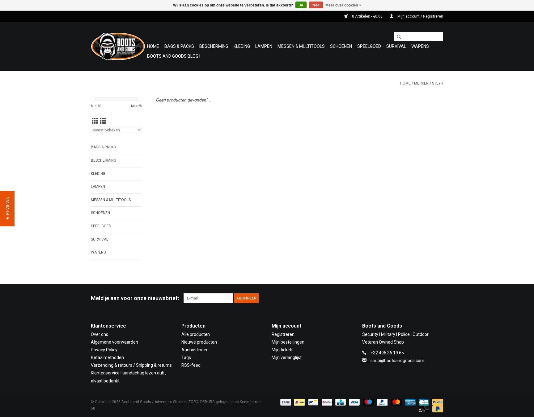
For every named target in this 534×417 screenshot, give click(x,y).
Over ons (99, 334)
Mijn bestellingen (288, 342)
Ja (301, 5)
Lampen (263, 46)
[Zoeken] (397, 37)
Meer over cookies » (343, 5)
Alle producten (195, 334)
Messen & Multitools (301, 46)
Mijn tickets (283, 349)
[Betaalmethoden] (285, 402)
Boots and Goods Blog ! (173, 56)
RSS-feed (191, 365)
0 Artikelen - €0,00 (367, 16)
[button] (7, 208)
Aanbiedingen (195, 349)
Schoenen (341, 46)
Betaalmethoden (107, 357)
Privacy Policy (104, 349)
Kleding (242, 46)
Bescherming (213, 46)
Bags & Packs (179, 46)
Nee (316, 5)
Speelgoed (369, 46)
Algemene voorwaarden (114, 342)
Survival (396, 46)
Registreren (283, 334)
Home (153, 46)
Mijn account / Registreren (419, 16)
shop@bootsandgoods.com (397, 360)
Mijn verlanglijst (287, 357)
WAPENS (420, 46)
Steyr (437, 83)
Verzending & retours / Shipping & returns (131, 365)
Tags (186, 357)
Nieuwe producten (199, 342)
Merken (421, 83)
